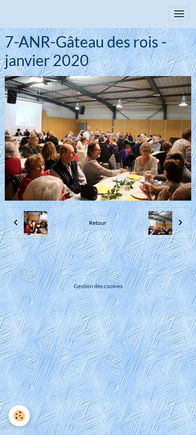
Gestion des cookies (98, 286)
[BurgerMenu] (178, 14)
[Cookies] (19, 415)
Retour (98, 222)
